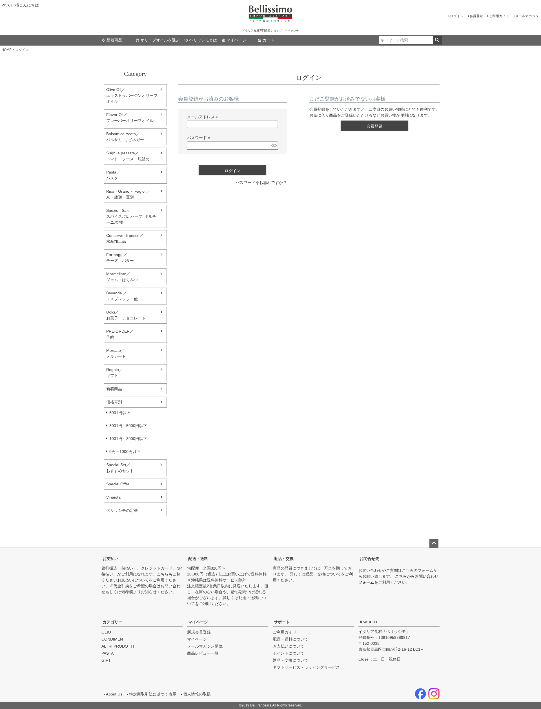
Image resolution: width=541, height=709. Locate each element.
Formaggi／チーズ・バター (120, 257)
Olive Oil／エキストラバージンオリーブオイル (132, 95)
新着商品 (114, 40)
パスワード (199, 137)
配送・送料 (198, 558)
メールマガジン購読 (205, 646)
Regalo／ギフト (114, 372)
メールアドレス (203, 117)
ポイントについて (288, 653)
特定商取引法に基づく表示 (152, 694)
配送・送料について (290, 639)
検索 (437, 40)
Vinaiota (113, 497)
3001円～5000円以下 (128, 425)
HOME (6, 50)
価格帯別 (114, 402)
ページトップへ (433, 543)
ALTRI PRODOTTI (117, 646)
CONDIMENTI (114, 639)
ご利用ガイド (499, 16)
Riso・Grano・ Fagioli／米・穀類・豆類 (128, 194)
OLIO (106, 632)
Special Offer (117, 484)
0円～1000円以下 (124, 451)
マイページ (236, 40)
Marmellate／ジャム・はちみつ (122, 277)
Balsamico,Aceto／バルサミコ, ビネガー (125, 137)
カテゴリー (112, 622)
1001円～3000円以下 (128, 438)
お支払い (110, 558)
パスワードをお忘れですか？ (261, 182)
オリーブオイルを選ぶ (160, 40)
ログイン (457, 16)
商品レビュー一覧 (203, 653)
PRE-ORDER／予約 (120, 334)
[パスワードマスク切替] (274, 145)
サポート (282, 622)
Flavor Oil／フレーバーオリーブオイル (130, 117)
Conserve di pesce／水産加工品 (124, 238)
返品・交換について (323, 574)
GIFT (106, 660)
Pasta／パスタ (113, 175)
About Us (369, 622)
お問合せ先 (369, 558)
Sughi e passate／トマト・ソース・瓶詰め (128, 156)
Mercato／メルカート (116, 353)
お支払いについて (133, 580)
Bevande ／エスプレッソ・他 (122, 296)
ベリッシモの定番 (122, 510)
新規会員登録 (199, 632)
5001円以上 (119, 412)
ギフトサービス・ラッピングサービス (306, 667)
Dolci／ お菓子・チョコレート (126, 315)
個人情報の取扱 (197, 694)
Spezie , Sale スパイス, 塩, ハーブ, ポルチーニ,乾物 (131, 216)
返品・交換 (284, 558)
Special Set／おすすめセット (120, 468)
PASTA (107, 653)
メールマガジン (527, 16)
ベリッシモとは (203, 40)
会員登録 (476, 16)
